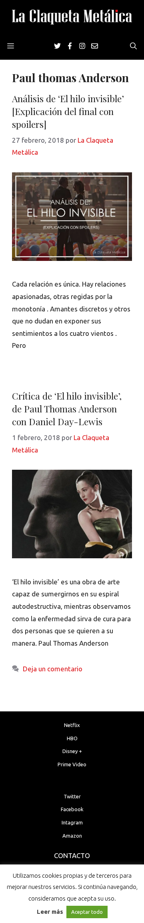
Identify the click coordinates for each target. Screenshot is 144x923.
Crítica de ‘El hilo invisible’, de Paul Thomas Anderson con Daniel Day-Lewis (67, 409)
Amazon (72, 835)
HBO (72, 738)
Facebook (72, 809)
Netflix (72, 725)
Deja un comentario (52, 669)
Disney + (72, 751)
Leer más (50, 911)
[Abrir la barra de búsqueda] (133, 46)
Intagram (72, 822)
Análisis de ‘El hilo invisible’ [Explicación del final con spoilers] (68, 111)
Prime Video (72, 764)
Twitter (72, 796)
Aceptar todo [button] (87, 912)
